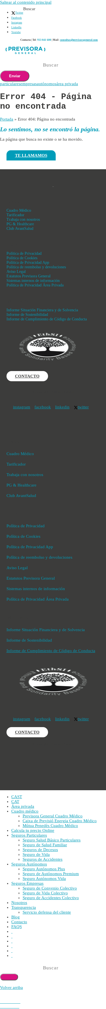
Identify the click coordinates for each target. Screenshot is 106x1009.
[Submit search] (9, 977)
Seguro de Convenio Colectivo (50, 888)
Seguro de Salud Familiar (45, 845)
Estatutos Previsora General (29, 276)
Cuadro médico (24, 811)
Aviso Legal (16, 271)
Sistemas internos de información (33, 281)
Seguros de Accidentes (42, 859)
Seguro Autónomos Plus (44, 869)
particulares (10, 84)
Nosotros (19, 902)
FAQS (16, 926)
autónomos (46, 84)
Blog (15, 917)
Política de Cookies (22, 258)
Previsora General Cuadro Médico (53, 816)
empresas (28, 84)
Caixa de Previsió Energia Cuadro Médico (60, 821)
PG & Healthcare (20, 224)
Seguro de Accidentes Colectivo (51, 898)
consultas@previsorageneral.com (79, 39)
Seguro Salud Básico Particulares (52, 840)
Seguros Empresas (27, 883)
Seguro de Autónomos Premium (51, 873)
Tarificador (15, 215)
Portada (6, 119)
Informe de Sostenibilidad (27, 314)
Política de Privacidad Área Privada (35, 285)
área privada (67, 84)
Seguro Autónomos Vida (44, 878)
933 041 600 (44, 39)
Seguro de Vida (36, 854)
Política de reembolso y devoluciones (36, 267)
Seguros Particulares (29, 835)
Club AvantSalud (20, 228)
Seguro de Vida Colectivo (45, 893)
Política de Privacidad (24, 253)
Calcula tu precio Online (32, 830)
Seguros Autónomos (29, 864)
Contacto (19, 922)
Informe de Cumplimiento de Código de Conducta (47, 319)
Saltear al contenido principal (25, 2)
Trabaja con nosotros (23, 219)
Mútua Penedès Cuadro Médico (50, 825)
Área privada (22, 806)
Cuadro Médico (19, 210)
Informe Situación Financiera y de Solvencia (42, 310)
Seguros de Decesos (40, 849)
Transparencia (23, 907)
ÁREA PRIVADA (93, 2)
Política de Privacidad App (28, 262)
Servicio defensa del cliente (47, 912)
